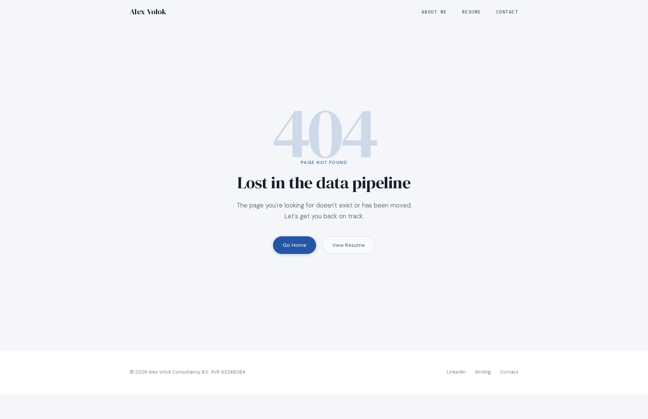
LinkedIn (456, 372)
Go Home (295, 245)
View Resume (348, 245)
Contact (507, 12)
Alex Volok (148, 11)
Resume (471, 12)
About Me (434, 12)
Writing (483, 372)
